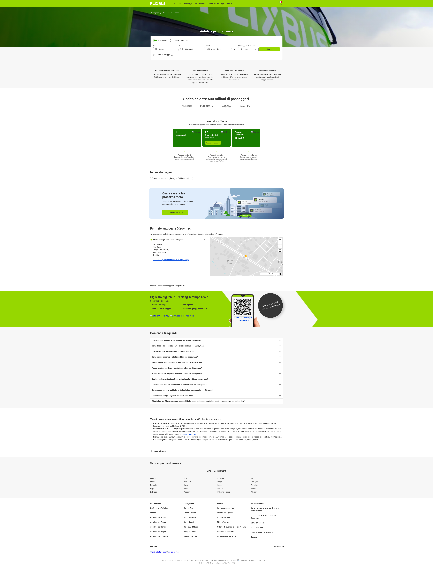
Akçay (186, 485)
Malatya (254, 492)
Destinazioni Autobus (159, 508)
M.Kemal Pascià (223, 492)
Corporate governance (226, 536)
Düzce (219, 485)
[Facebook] (273, 552)
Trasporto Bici (257, 528)
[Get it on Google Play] (158, 552)
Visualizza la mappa (213, 143)
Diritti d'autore (223, 522)
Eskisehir (153, 485)
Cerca (269, 49)
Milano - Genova (190, 536)
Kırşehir (187, 492)
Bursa (152, 482)
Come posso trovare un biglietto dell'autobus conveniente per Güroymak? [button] (183, 390)
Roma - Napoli (189, 508)
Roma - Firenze (190, 517)
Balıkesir (153, 492)
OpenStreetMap (274, 274)
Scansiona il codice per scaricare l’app (243, 319)
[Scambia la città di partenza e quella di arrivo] (179, 49)
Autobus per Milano (158, 517)
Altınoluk (187, 482)
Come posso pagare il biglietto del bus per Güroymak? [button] (175, 357)
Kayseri (153, 488)
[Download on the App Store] (172, 552)
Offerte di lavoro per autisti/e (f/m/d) (232, 527)
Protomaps (263, 274)
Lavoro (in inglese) (225, 513)
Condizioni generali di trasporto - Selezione (264, 516)
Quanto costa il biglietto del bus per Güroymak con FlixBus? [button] (177, 340)
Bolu (185, 478)
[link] (216, 203)
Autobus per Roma (158, 522)
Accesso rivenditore (225, 532)
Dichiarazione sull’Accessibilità (225, 560)
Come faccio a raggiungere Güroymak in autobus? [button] (173, 396)
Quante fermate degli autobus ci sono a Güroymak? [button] (174, 351)
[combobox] (168, 49)
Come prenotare (257, 523)
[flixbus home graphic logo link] (158, 4)
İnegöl (219, 482)
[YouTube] (274, 552)
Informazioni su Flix (225, 508)
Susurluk (254, 485)
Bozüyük (254, 482)
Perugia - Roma (190, 532)
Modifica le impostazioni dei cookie (253, 560)
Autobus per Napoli (158, 532)
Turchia (176, 13)
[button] (178, 239)
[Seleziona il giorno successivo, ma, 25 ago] (234, 49)
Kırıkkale (220, 478)
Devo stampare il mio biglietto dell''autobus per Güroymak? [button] (177, 362)
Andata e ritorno (181, 40)
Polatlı (253, 488)
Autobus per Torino (158, 527)
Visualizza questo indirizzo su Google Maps (171, 260)
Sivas (186, 488)
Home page (155, 13)
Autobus (166, 13)
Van (252, 478)
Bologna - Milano (191, 527)
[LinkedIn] (275, 552)
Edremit (220, 488)
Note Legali (209, 560)
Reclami (254, 537)
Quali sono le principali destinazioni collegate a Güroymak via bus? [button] (180, 379)
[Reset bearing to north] (280, 246)
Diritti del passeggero (196, 560)
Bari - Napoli (189, 522)
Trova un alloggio (163, 55)
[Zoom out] (280, 243)
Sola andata (162, 40)
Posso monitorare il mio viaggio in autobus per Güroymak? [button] (177, 368)
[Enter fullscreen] (280, 250)
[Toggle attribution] (280, 274)
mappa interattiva (188, 434)
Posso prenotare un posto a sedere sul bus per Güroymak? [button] (177, 373)
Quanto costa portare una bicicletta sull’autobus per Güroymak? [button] (179, 384)
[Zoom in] (280, 239)
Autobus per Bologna (159, 536)
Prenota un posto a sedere (262, 532)
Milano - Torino (190, 513)
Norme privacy (182, 560)
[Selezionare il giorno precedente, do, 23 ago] (231, 49)
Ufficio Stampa (223, 517)
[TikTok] (276, 552)
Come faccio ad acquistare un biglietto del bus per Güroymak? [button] (178, 346)
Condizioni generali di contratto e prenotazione (265, 509)
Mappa (153, 513)
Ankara (152, 478)
